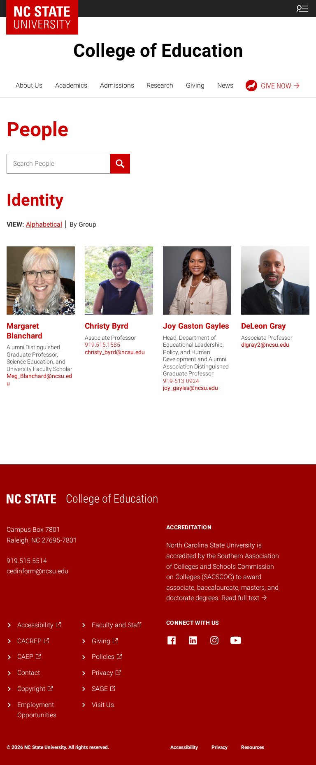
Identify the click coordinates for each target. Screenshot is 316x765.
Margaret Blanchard (24, 331)
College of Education (158, 50)
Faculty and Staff (116, 625)
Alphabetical (44, 224)
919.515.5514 (27, 561)
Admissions (117, 85)
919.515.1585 (102, 344)
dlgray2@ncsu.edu (265, 344)
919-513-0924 (181, 381)
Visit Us (103, 705)
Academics (71, 85)
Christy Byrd (106, 326)
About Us (29, 85)
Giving (195, 85)
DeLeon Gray (263, 326)
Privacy (219, 747)
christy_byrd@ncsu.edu (115, 352)
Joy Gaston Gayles (196, 326)
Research (159, 85)
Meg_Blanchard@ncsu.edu (39, 380)
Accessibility (184, 747)
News (225, 85)
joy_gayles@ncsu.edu (190, 388)
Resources (252, 747)
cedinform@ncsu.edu (37, 571)
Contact (28, 673)
